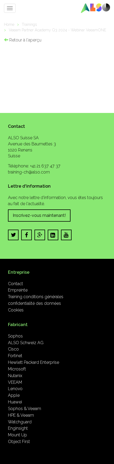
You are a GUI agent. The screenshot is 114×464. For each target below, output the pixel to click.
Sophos (15, 336)
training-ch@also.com (29, 172)
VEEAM (15, 382)
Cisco (13, 349)
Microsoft (17, 369)
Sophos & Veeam (24, 408)
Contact (15, 283)
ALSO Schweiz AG (25, 342)
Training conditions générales (35, 296)
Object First (19, 441)
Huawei (15, 401)
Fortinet (15, 355)
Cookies (16, 310)
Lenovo (15, 388)
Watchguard (20, 421)
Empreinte (18, 290)
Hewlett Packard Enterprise (33, 362)
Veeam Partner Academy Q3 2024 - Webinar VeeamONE (57, 30)
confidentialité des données (34, 303)
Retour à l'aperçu (24, 40)
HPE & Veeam (21, 415)
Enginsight (18, 428)
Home (9, 24)
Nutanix (15, 375)
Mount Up (17, 434)
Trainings (29, 24)
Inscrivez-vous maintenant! (39, 215)
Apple (14, 395)
